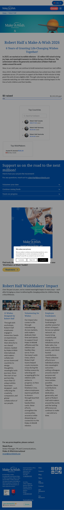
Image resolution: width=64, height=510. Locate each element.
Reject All (32, 260)
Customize (21, 260)
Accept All (43, 260)
